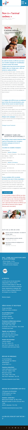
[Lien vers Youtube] (15, 427)
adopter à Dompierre (13, 162)
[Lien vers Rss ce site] (21, 427)
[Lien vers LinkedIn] (18, 427)
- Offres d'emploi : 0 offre (8, 261)
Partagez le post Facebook (8, 125)
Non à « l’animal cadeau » (10, 15)
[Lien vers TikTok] (2, 418)
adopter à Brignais (12, 152)
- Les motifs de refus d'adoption (10, 265)
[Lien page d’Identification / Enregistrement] (18, 3)
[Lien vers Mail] (24, 427)
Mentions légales (6, 297)
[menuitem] (18, 3)
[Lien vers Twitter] (12, 427)
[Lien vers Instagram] (9, 427)
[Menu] (22, 3)
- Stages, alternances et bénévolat (10, 263)
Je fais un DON (7, 192)
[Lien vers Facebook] (6, 427)
